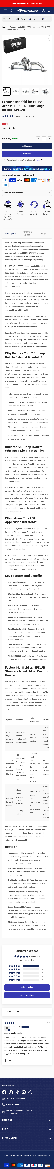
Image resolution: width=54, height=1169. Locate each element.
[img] (9, 1023)
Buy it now (27, 153)
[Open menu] (5, 10)
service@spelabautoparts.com (18, 1098)
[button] (8, 116)
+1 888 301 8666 (12, 1104)
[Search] (11, 10)
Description (10, 233)
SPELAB (11, 1155)
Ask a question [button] (27, 995)
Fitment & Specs (27, 233)
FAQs (43, 233)
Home (4, 27)
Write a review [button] (27, 987)
